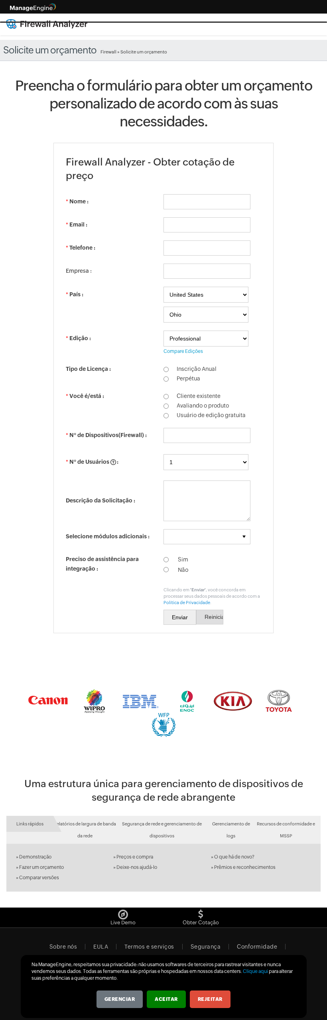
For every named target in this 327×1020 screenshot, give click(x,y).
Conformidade (257, 946)
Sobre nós (63, 946)
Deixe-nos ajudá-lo (136, 867)
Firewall (108, 51)
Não (182, 570)
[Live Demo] (123, 913)
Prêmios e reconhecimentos (245, 867)
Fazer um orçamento (41, 867)
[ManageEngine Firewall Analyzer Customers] (163, 713)
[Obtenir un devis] (200, 913)
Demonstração (35, 857)
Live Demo (123, 922)
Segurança (206, 946)
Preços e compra (134, 857)
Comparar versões (39, 877)
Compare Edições (183, 351)
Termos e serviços (149, 946)
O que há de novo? (234, 857)
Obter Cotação (201, 922)
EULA (100, 946)
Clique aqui (255, 971)
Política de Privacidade (187, 602)
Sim (182, 559)
